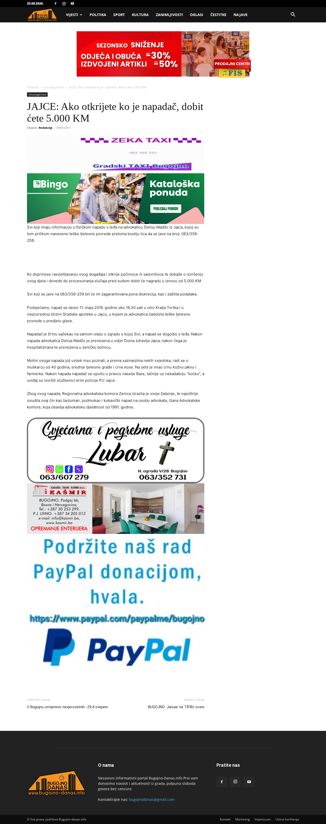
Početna (32, 87)
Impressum (263, 819)
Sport (119, 14)
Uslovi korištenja (287, 819)
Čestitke (218, 14)
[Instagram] (64, 3)
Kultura (140, 14)
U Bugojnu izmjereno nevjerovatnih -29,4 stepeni (67, 707)
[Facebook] (55, 3)
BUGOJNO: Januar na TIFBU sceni (176, 707)
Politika (98, 14)
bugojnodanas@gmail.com (151, 799)
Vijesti (72, 14)
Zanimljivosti (169, 14)
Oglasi (196, 14)
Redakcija (45, 128)
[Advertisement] (115, 258)
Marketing (242, 819)
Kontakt (225, 819)
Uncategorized (53, 87)
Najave (241, 14)
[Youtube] (72, 3)
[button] (293, 15)
